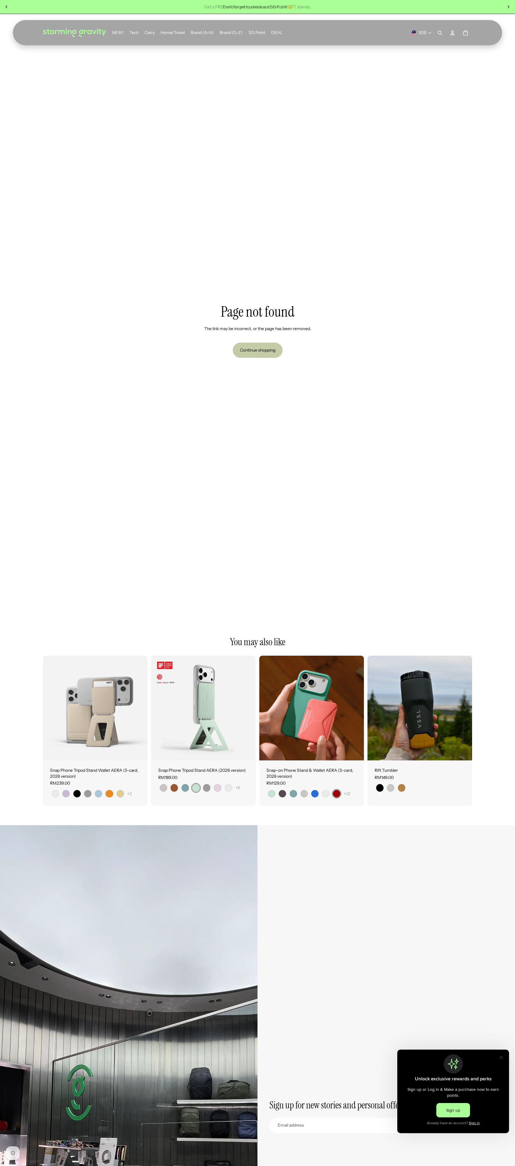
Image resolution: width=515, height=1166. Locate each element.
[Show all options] (129, 794)
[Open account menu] (452, 32)
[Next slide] (508, 6)
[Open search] (439, 32)
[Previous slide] (6, 6)
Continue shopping (257, 350)
